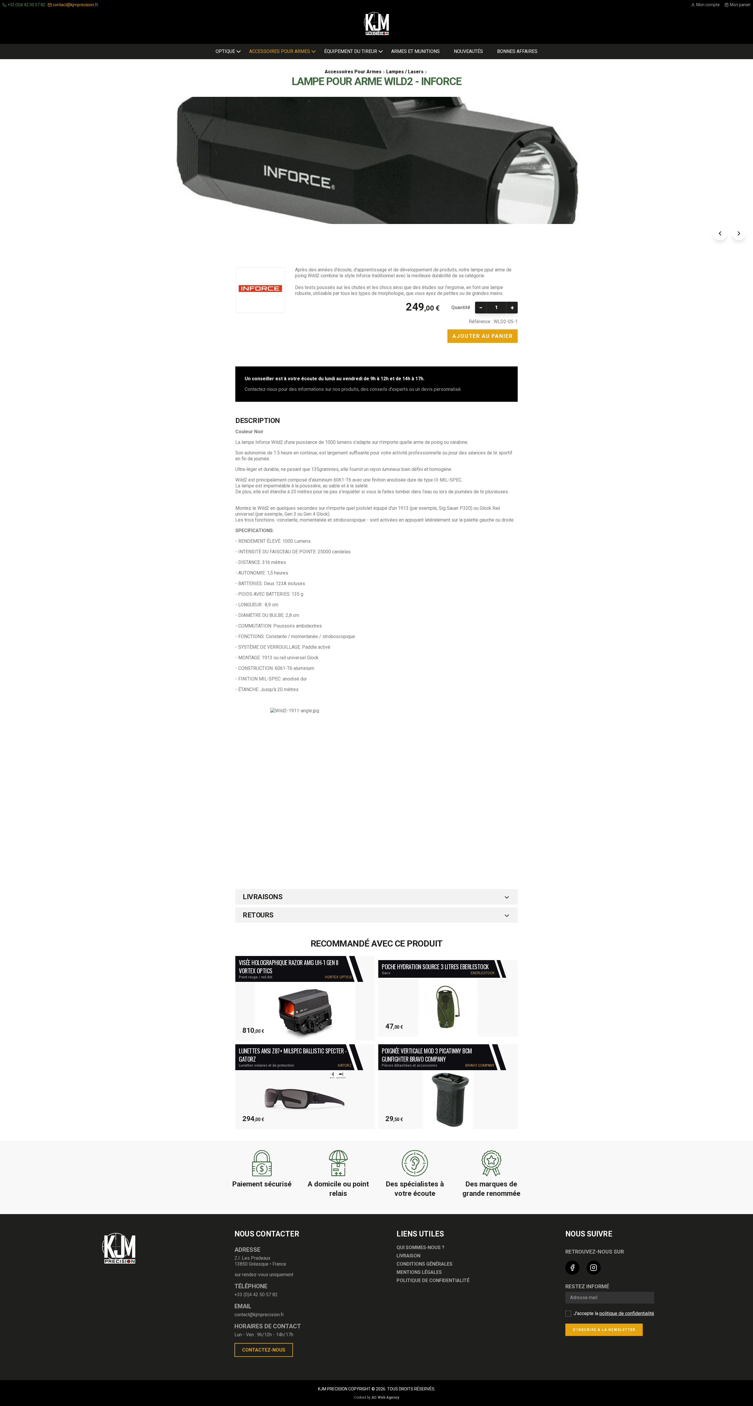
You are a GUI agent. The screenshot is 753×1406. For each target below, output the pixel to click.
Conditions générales (424, 1264)
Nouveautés (468, 51)
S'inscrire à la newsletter (604, 1330)
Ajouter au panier (482, 336)
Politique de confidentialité (433, 1280)
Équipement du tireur (350, 51)
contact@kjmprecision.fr (75, 4)
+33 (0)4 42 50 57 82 (25, 4)
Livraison (408, 1256)
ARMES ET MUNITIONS (415, 51)
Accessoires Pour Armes (279, 51)
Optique (225, 51)
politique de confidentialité (626, 1313)
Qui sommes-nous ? (420, 1247)
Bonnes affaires (517, 51)
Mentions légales (419, 1272)
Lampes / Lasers (405, 71)
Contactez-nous (263, 1350)
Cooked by (376, 1397)
